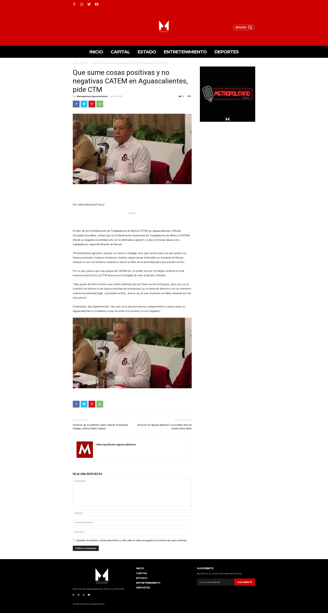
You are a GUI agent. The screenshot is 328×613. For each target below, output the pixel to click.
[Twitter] (89, 5)
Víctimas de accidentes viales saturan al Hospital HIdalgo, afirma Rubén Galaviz (100, 426)
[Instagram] (82, 5)
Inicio (75, 63)
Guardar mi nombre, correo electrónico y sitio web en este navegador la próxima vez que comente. (131, 540)
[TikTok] (84, 594)
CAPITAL (141, 573)
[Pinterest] (91, 104)
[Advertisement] (132, 194)
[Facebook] (74, 5)
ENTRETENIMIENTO (148, 582)
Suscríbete (244, 582)
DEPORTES (143, 587)
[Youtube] (97, 5)
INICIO (140, 568)
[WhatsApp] (99, 104)
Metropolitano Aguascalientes (92, 96)
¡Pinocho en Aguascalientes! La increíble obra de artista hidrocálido (164, 426)
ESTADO (85, 63)
